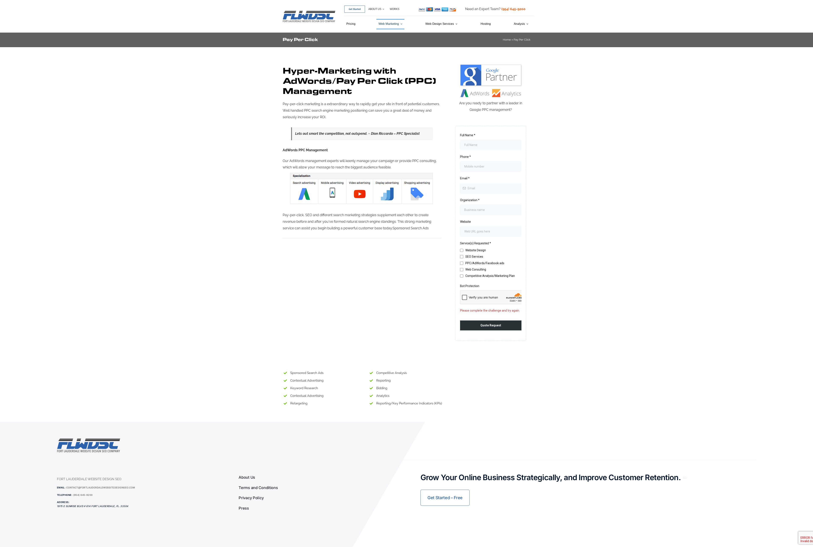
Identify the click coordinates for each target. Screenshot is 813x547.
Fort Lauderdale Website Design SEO (89, 479)
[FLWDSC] (309, 11)
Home (507, 39)
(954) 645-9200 (83, 494)
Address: (63, 502)
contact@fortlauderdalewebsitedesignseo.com (100, 487)
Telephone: (64, 494)
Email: (61, 487)
